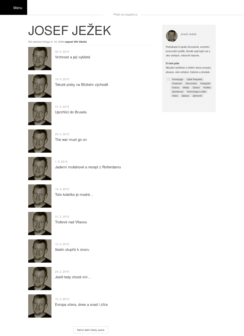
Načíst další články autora (90, 330)
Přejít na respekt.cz (125, 14)
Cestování (177, 83)
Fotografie (205, 83)
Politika (207, 87)
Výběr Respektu (194, 79)
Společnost (177, 91)
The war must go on (71, 139)
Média (186, 87)
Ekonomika (191, 83)
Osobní (196, 87)
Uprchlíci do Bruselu (71, 111)
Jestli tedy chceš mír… (73, 276)
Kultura (175, 87)
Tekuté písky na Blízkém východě (81, 84)
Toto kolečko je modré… (74, 194)
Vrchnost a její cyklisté (72, 56)
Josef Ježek (188, 34)
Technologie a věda (196, 91)
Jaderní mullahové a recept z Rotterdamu (88, 166)
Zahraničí (197, 95)
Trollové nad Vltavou (71, 221)
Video (175, 95)
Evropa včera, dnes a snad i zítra (81, 304)
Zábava (185, 95)
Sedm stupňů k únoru (72, 249)
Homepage (177, 79)
